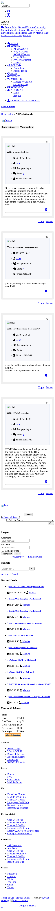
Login (16, 92)
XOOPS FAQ (17, 87)
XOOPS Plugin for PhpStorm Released (25, 623)
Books (10, 774)
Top (6, 505)
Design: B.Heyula (27, 905)
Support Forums (15, 805)
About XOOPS (20, 49)
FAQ (9, 777)
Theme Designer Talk (20, 35)
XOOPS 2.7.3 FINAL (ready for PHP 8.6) (26, 586)
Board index (7, 114)
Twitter (10, 887)
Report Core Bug (15, 862)
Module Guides (14, 782)
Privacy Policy (23, 897)
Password (6, 544)
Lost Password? (35, 556)
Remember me (11, 550)
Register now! (18, 556)
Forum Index (10, 27)
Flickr (10, 879)
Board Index (19, 68)
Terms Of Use (20, 57)
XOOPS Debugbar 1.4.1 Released (23, 647)
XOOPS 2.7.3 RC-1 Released (21, 635)
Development (7, 32)
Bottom (8, 120)
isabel (18, 163)
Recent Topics (20, 70)
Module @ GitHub (22, 81)
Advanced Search (10, 517)
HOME (14, 43)
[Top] (46, 209)
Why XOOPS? (20, 51)
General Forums (26, 27)
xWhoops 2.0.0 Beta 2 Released (22, 660)
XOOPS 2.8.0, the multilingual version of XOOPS (30, 684)
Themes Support (35, 30)
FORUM (15, 65)
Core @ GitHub (15, 820)
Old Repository (20, 84)
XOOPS (14, 46)
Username (6, 538)
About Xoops (13, 748)
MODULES (16, 79)
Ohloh (10, 884)
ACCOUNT (16, 90)
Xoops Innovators (16, 756)
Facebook (12, 873)
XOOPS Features (21, 54)
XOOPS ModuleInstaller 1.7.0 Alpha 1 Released (29, 696)
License (17, 62)
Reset (17, 554)
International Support (25, 32)
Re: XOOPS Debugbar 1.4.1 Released (25, 599)
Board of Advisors (16, 754)
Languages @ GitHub (18, 802)
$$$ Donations (14, 845)
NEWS (13, 73)
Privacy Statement (22, 60)
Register (17, 95)
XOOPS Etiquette (16, 762)
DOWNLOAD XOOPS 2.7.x (25, 100)
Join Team (12, 848)
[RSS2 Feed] (19, 900)
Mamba (32, 592)
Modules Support (17, 30)
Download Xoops (16, 794)
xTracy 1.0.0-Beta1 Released (21, 672)
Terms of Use (7, 897)
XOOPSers (12, 759)
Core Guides (13, 779)
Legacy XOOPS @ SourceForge (23, 831)
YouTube (11, 882)
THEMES (15, 76)
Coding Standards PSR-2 (19, 833)
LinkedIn (11, 876)
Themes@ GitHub (16, 799)
